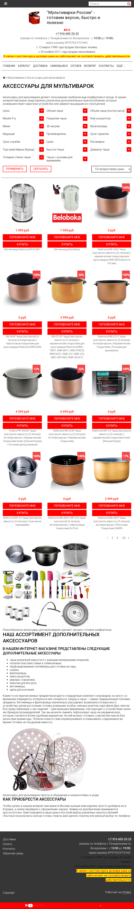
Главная (9, 66)
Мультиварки (16, 77)
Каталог (24, 66)
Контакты (106, 66)
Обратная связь (13, 853)
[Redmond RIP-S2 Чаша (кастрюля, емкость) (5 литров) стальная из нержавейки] (22, 471)
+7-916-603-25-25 (67, 33)
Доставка (40, 66)
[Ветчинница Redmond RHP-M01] (22, 202)
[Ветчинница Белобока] (67, 202)
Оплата (75, 66)
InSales (126, 892)
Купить (22, 244)
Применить (15, 169)
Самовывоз (59, 66)
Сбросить (40, 169)
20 (123, 538)
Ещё (120, 66)
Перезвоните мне (22, 237)
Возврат (90, 66)
